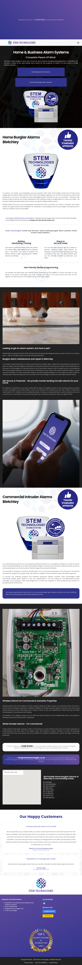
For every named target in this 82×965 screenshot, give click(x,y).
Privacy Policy (28, 962)
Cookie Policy (53, 962)
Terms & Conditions (41, 962)
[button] (78, 42)
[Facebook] (44, 903)
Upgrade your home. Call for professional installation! (41, 20)
